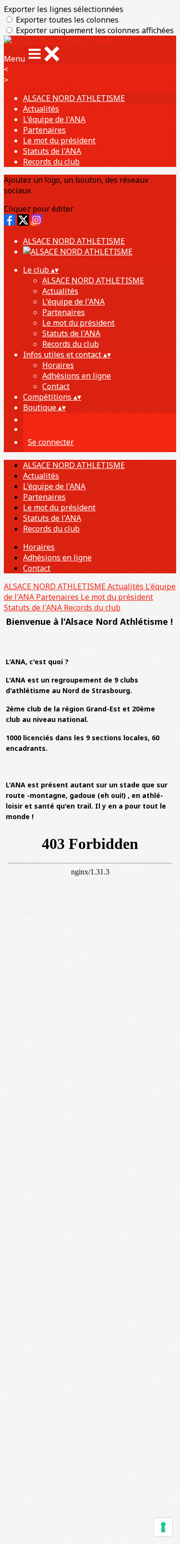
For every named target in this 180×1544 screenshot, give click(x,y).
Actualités (41, 108)
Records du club (51, 161)
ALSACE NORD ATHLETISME (74, 98)
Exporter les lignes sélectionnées (63, 9)
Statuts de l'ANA (52, 151)
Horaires (58, 365)
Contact (56, 386)
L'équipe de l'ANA (54, 119)
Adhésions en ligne (76, 375)
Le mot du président (59, 140)
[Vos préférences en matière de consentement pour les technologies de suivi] (163, 1527)
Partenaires (44, 130)
